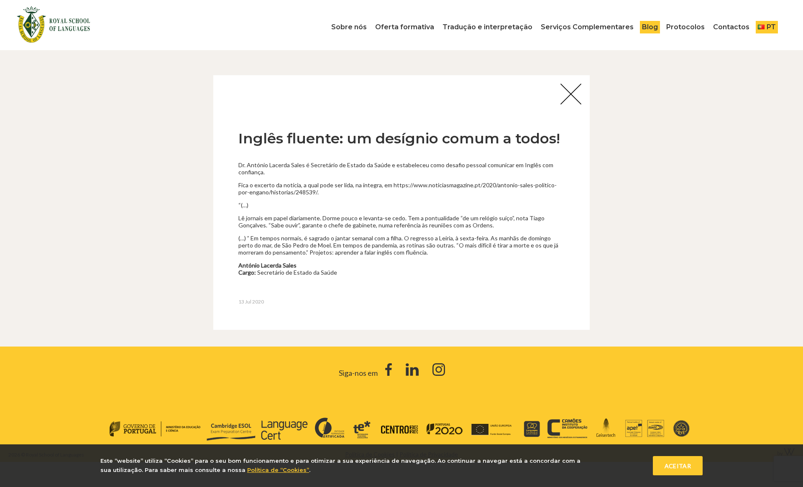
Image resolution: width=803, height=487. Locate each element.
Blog (650, 27)
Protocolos (685, 27)
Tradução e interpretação (487, 27)
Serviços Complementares (587, 27)
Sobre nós (349, 27)
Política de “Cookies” (278, 470)
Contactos (731, 27)
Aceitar (678, 465)
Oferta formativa (404, 27)
